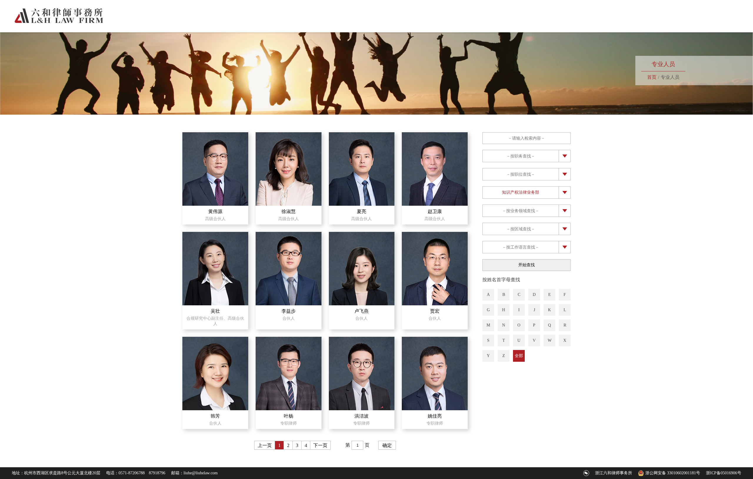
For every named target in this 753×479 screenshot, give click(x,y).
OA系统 (739, 11)
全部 (519, 356)
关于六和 (568, 22)
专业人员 (635, 22)
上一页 (265, 445)
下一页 (320, 445)
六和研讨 (702, 22)
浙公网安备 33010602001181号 (672, 473)
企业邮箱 (717, 11)
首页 (539, 22)
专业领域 (602, 22)
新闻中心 (669, 22)
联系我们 (736, 22)
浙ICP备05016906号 (723, 473)
